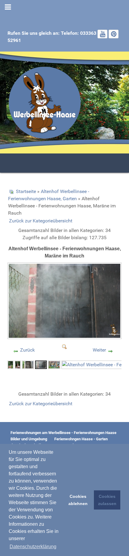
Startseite (26, 191)
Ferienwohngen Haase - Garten (81, 439)
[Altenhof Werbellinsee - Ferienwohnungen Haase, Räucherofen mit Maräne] (28, 364)
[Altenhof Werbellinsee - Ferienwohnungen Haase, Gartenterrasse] (54, 364)
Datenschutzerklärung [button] (33, 546)
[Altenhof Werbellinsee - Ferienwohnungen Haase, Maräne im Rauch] (41, 364)
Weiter (99, 350)
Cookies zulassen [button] (107, 500)
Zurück (27, 350)
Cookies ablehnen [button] (78, 500)
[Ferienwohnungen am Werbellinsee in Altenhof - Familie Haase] (45, 99)
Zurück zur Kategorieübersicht (40, 221)
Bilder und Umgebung (28, 439)
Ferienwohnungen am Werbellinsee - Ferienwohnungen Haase (63, 432)
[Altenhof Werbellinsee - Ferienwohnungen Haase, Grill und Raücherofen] (11, 364)
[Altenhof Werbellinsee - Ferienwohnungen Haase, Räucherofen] (18, 364)
